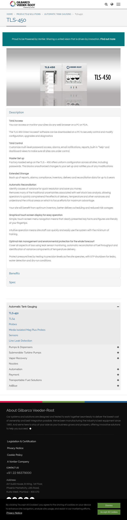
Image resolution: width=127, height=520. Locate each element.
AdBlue (13, 385)
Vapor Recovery (18, 358)
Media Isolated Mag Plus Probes (27, 329)
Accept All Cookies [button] (109, 512)
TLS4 (12, 318)
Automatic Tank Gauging (57, 14)
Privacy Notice (14, 513)
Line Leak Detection (20, 340)
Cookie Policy (14, 454)
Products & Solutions (29, 14)
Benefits (14, 273)
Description (16, 112)
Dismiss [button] (109, 505)
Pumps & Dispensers (20, 347)
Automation (15, 369)
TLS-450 (14, 313)
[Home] (22, 4)
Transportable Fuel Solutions (25, 380)
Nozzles (13, 363)
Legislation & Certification (21, 441)
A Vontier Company (18, 461)
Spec (12, 282)
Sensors (13, 335)
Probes (13, 324)
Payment (14, 374)
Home (10, 14)
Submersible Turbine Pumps (25, 352)
